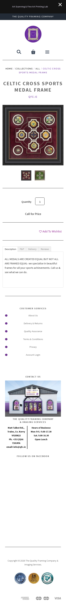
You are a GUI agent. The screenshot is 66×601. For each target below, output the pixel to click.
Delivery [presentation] (32, 249)
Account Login (33, 354)
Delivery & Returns (33, 323)
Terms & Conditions (33, 339)
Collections (24, 68)
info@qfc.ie (19, 446)
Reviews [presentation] (45, 249)
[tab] (10, 249)
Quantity (26, 201)
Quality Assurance (33, 331)
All (38, 68)
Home (9, 68)
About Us (33, 315)
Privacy (33, 346)
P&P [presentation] (22, 249)
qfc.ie (33, 96)
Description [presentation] (10, 249)
